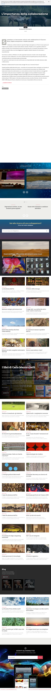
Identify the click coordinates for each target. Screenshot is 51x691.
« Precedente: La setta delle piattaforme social (8, 689)
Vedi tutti (5, 576)
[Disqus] (25, 109)
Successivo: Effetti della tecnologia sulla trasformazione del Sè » (40, 689)
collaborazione (5, 88)
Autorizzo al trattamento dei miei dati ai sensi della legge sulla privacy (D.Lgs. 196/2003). (24, 660)
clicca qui (3, 3)
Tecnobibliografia (6, 6)
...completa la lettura (7, 82)
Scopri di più (6, 393)
